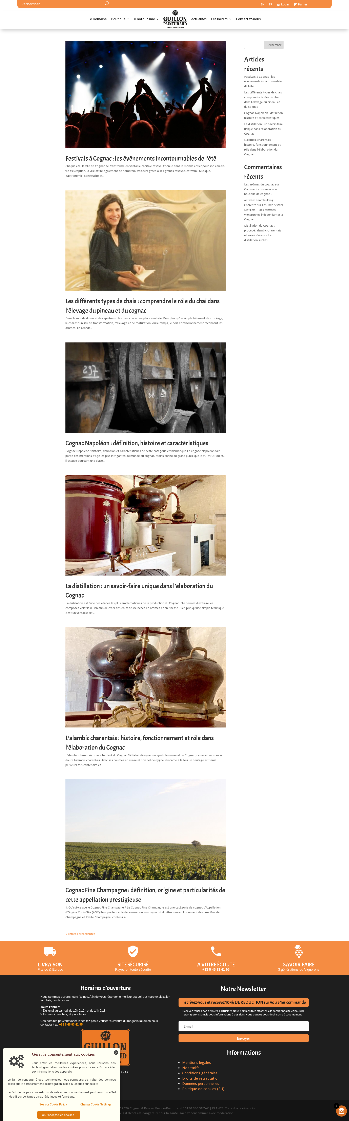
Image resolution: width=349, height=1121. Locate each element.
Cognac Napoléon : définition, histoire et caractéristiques (136, 443)
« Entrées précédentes (80, 934)
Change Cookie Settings (95, 1104)
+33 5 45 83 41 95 (215, 969)
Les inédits (219, 19)
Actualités (199, 19)
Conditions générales (200, 1073)
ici (141, 1021)
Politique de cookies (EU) (203, 1088)
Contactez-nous (248, 19)
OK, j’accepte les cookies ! (58, 1115)
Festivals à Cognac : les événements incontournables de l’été (140, 158)
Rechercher (274, 45)
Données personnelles (200, 1083)
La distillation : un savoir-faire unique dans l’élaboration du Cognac (263, 129)
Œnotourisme (144, 19)
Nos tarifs (191, 1067)
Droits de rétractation (201, 1078)
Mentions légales (196, 1062)
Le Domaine (97, 19)
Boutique (118, 19)
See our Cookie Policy (53, 1104)
